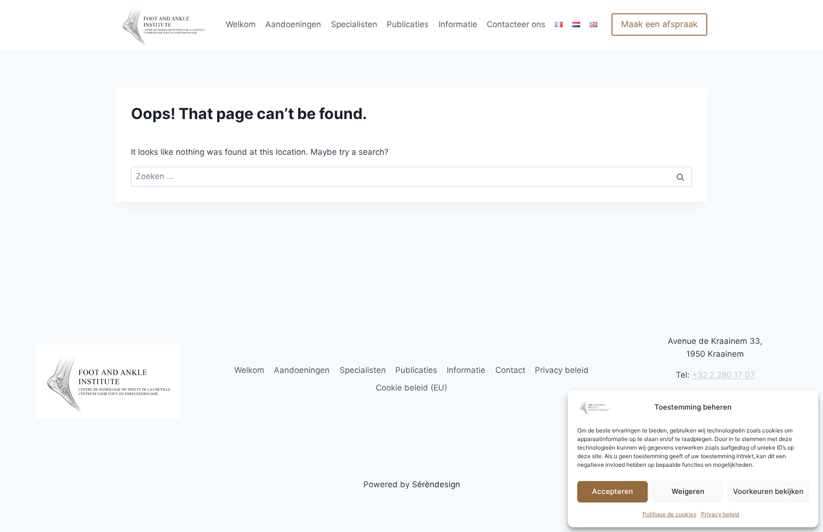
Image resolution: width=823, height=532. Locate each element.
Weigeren (688, 491)
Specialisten (354, 24)
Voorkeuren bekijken (768, 491)
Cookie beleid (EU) (411, 387)
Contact (510, 370)
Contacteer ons (516, 24)
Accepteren (612, 491)
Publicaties (408, 24)
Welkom (241, 24)
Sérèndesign (436, 484)
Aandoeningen (293, 24)
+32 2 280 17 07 (723, 375)
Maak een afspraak (659, 24)
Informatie (458, 24)
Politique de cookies (669, 514)
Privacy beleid (720, 514)
